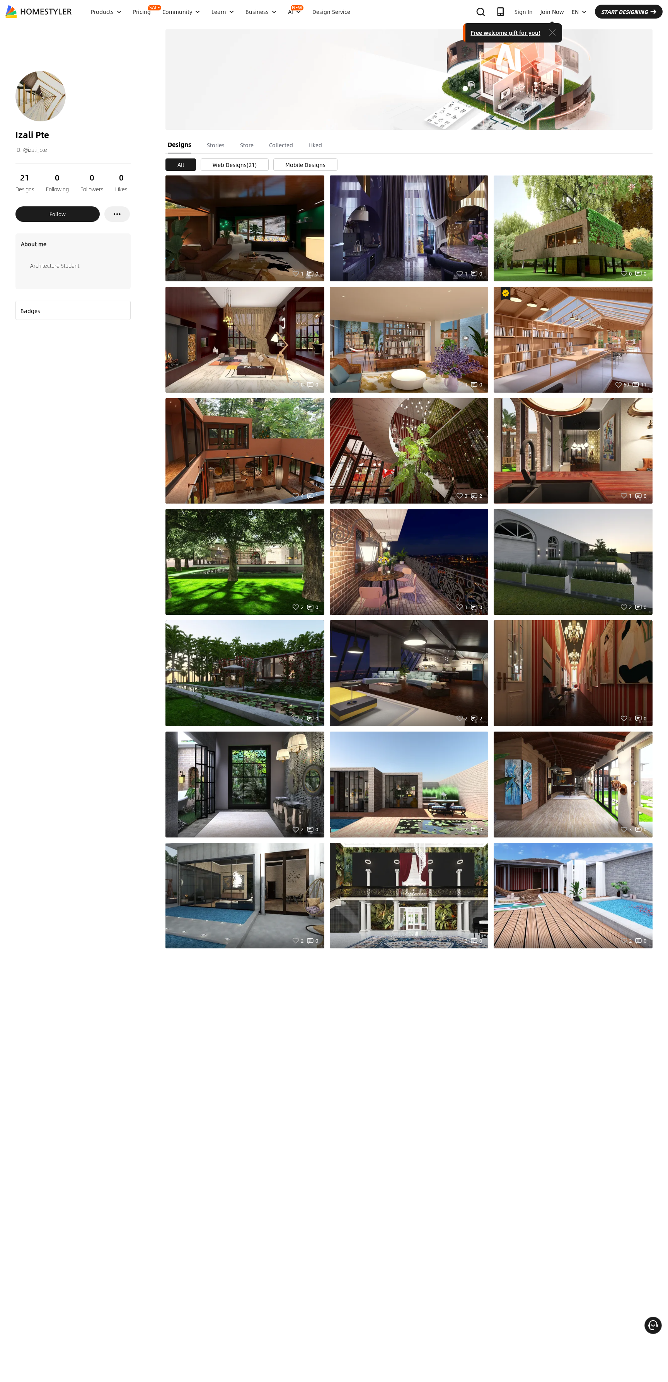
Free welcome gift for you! (505, 32)
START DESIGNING (624, 11)
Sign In (524, 11)
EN (575, 11)
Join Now (552, 11)
